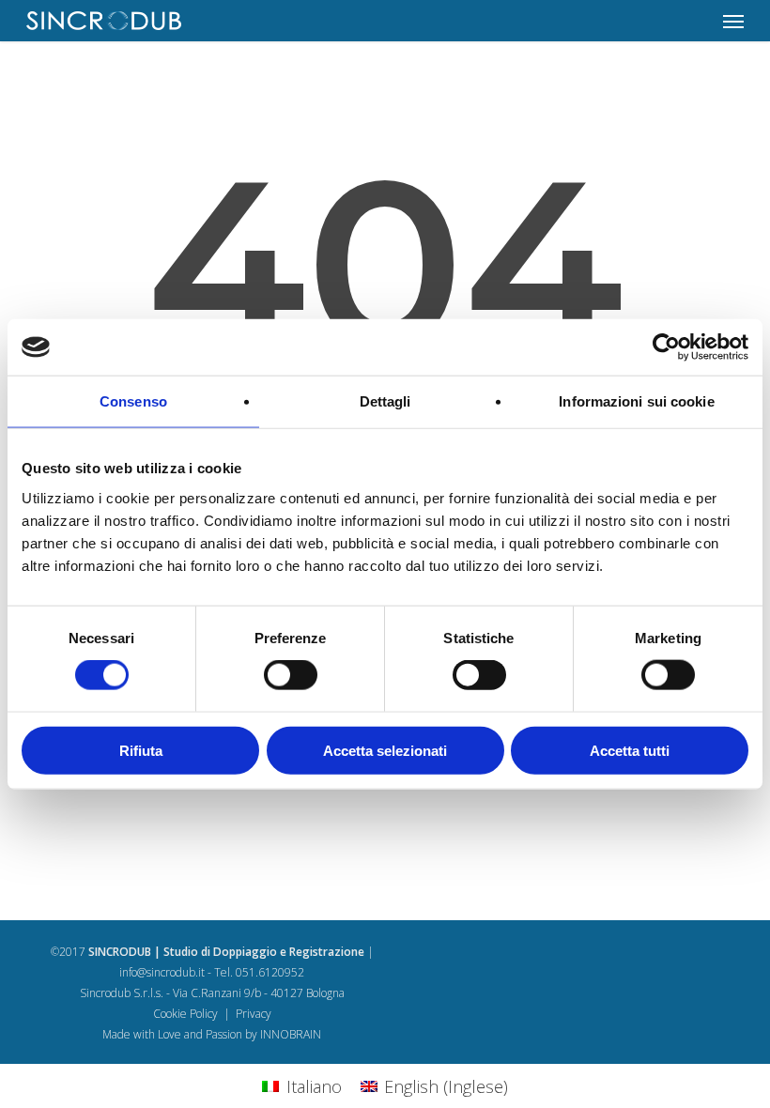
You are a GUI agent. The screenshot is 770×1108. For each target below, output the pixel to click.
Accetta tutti (630, 750)
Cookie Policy (185, 1014)
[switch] (290, 675)
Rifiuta (140, 750)
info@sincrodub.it (162, 972)
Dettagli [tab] (385, 401)
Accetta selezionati (385, 750)
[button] (733, 20)
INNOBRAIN (290, 1034)
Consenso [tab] (133, 401)
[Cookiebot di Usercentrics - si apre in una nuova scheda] (666, 347)
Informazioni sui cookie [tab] (636, 401)
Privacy (253, 1014)
